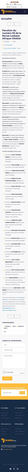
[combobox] (14, 7)
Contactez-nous (7, 449)
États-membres (5, 418)
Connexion (10, 4)
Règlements (18, 418)
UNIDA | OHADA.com (8, 464)
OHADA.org (18, 429)
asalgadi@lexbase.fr (8, 308)
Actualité (3, 434)
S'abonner (22, 392)
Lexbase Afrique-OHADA (10, 48)
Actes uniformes (19, 415)
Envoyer (7, 378)
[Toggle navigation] (25, 11)
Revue (19, 48)
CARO (23, 434)
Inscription (19, 4)
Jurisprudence (5, 429)
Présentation (4, 413)
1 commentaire (8, 45)
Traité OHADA (19, 413)
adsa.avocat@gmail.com (9, 310)
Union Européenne (20, 431)
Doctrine (3, 431)
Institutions (4, 415)
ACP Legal (18, 434)
